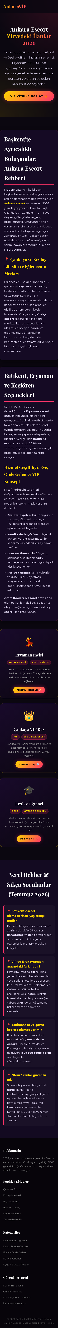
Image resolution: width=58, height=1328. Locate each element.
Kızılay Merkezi (12, 1195)
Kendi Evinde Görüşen (16, 1246)
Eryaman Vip (11, 1201)
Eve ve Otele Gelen (14, 1252)
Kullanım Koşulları (13, 1285)
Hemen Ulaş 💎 (29, 764)
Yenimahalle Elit (12, 1219)
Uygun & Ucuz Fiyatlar (16, 1264)
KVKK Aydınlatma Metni (17, 1297)
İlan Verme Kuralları (14, 1303)
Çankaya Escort (12, 1189)
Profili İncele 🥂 (29, 690)
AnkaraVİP (14, 6)
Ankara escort (14, 203)
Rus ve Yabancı (12, 1258)
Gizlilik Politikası (12, 1291)
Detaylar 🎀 (29, 839)
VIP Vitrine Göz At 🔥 (29, 96)
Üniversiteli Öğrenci (15, 1240)
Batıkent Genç (11, 1207)
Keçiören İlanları (12, 1213)
